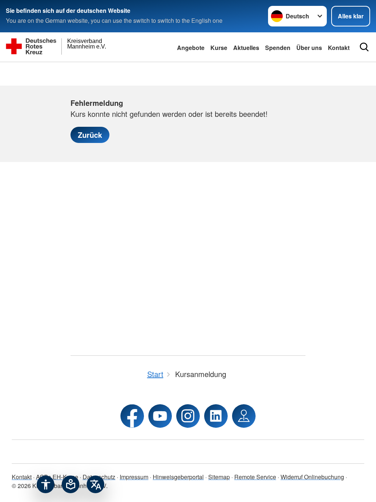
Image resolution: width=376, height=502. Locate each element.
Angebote (191, 47)
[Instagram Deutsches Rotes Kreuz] (188, 416)
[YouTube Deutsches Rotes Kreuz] (160, 416)
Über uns (309, 47)
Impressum (134, 477)
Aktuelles (246, 47)
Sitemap (219, 477)
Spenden (277, 47)
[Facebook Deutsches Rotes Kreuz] (132, 416)
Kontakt (22, 477)
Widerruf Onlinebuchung (312, 477)
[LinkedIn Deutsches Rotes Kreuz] (216, 416)
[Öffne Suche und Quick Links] (364, 47)
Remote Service (255, 477)
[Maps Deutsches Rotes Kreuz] (244, 416)
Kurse (218, 47)
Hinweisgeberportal (178, 477)
